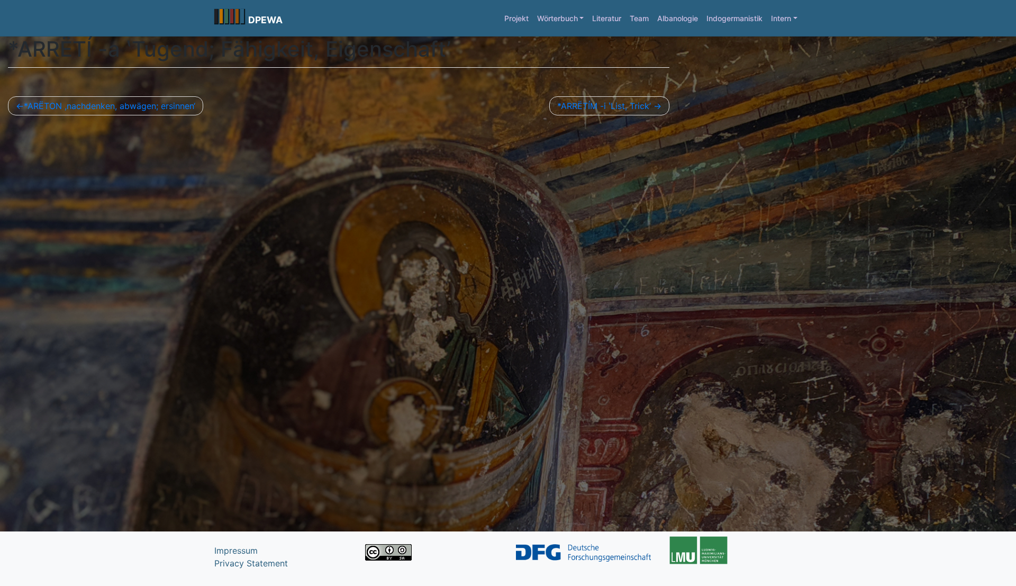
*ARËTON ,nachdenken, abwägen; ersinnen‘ (109, 106)
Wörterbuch (557, 18)
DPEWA (265, 19)
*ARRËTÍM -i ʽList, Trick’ (604, 106)
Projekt (516, 18)
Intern (781, 18)
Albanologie (677, 18)
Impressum (236, 550)
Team (639, 18)
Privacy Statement (251, 563)
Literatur (606, 18)
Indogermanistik (734, 18)
